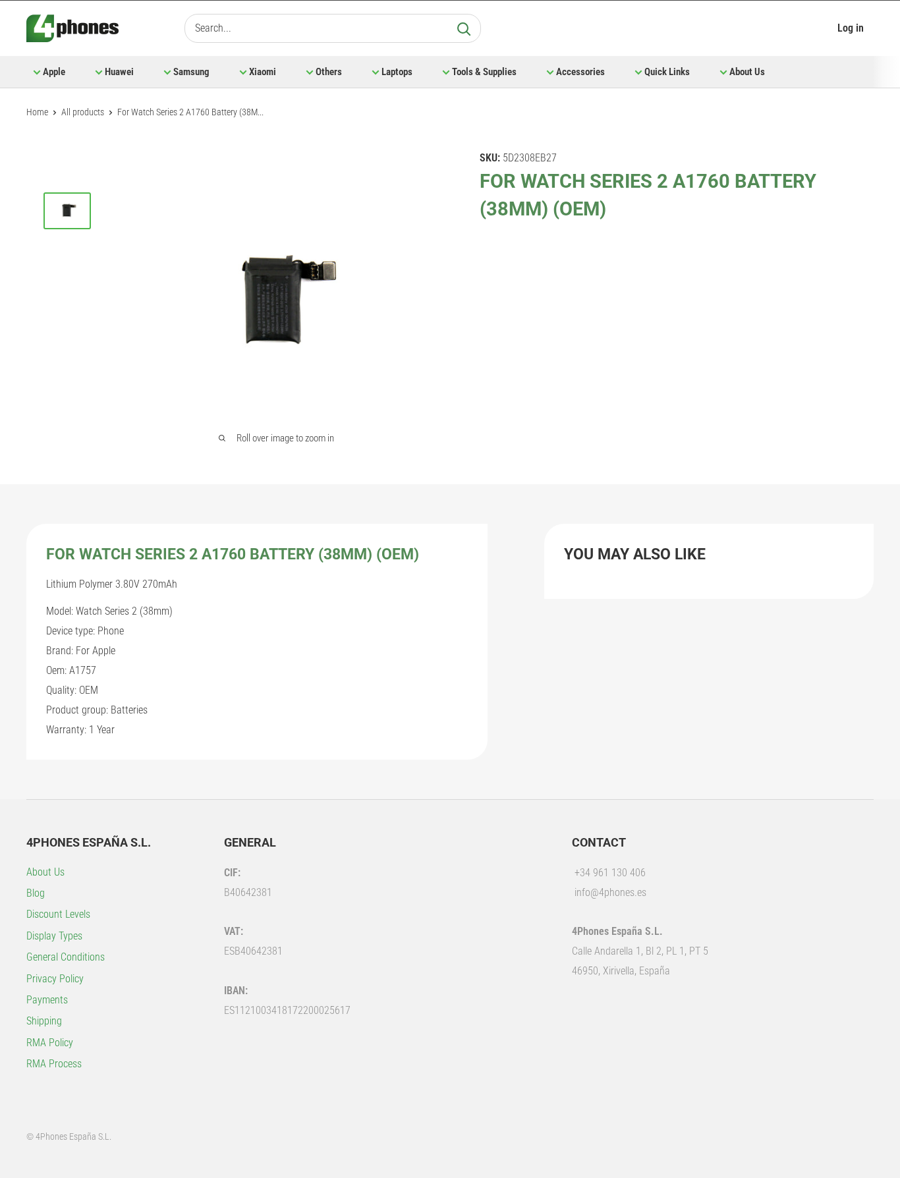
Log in (850, 28)
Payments (47, 1000)
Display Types (54, 936)
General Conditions (65, 957)
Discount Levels (58, 914)
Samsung (191, 72)
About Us (747, 72)
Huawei (119, 72)
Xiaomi (262, 72)
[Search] (463, 28)
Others (329, 72)
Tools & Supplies (484, 72)
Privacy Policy (55, 978)
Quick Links (667, 72)
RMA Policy (49, 1042)
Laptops (396, 72)
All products (82, 112)
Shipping (44, 1021)
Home (37, 112)
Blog (35, 893)
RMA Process (54, 1063)
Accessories (580, 72)
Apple (54, 72)
